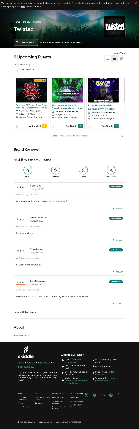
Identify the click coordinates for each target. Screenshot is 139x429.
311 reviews (45, 159)
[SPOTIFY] (95, 395)
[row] (114, 58)
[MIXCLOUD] (103, 395)
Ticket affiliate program (58, 402)
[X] (86, 395)
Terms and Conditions (22, 398)
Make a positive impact (106, 379)
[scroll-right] (122, 136)
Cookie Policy (23, 407)
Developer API (57, 397)
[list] (107, 58)
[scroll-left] (17, 136)
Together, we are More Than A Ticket (75, 382)
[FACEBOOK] (118, 395)
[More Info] (17, 126)
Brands (27, 21)
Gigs (21, 362)
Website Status (58, 393)
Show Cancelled (26, 70)
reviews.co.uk (71, 362)
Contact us (39, 403)
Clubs (31, 362)
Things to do (26, 367)
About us (38, 393)
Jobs (37, 407)
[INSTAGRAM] (111, 395)
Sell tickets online (76, 393)
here (23, 6)
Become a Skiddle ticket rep (59, 408)
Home (17, 21)
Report (119, 208)
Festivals (44, 362)
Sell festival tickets (77, 401)
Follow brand (27, 42)
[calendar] (121, 58)
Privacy (20, 403)
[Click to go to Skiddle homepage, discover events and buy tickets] (26, 352)
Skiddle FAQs (74, 397)
